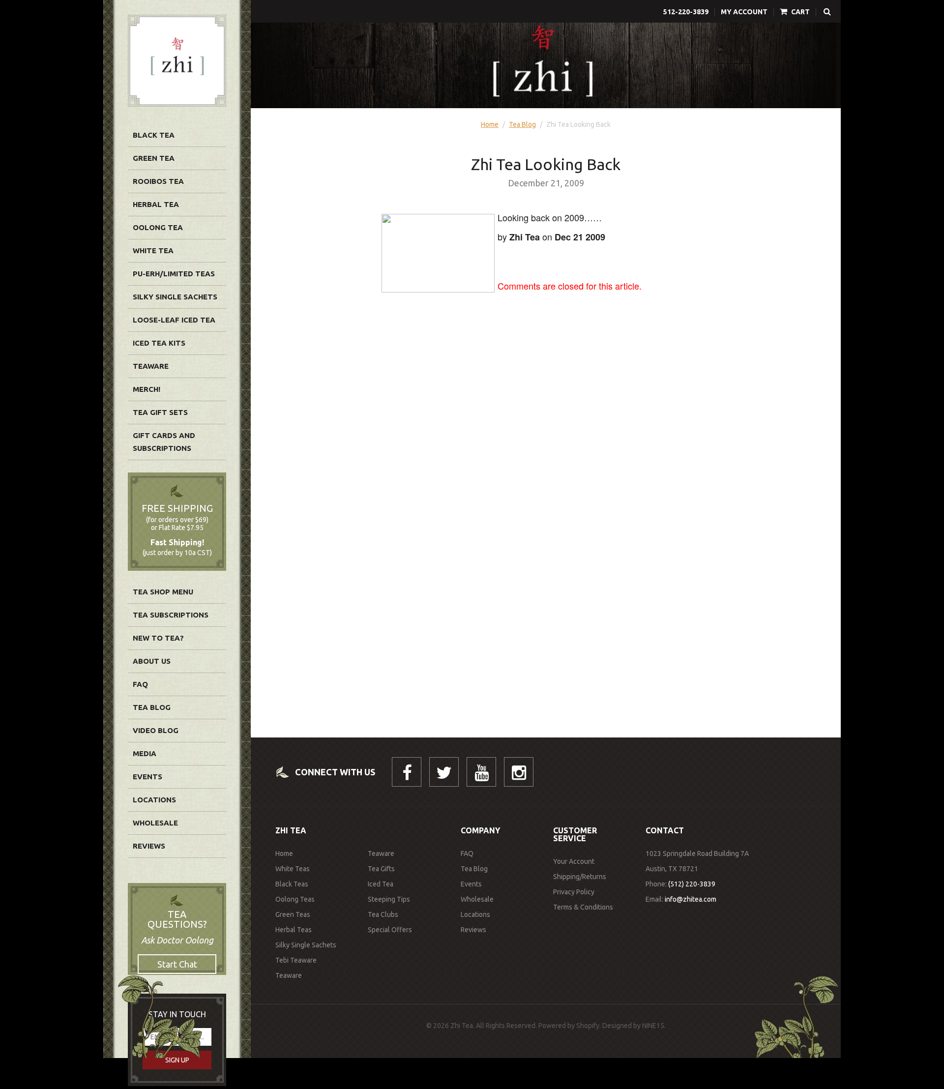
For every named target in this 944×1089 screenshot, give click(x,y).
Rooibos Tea (158, 181)
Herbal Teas (293, 930)
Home (490, 124)
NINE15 (653, 1026)
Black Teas (291, 884)
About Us (152, 661)
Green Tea (154, 158)
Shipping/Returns (579, 877)
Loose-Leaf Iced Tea (174, 320)
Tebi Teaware (296, 960)
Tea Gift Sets (160, 412)
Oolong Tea (158, 227)
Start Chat (177, 964)
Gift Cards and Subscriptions (164, 441)
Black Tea (154, 135)
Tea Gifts (381, 869)
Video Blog (155, 730)
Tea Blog (152, 707)
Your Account (573, 861)
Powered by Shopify (568, 1026)
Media (144, 753)
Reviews (149, 846)
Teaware (151, 366)
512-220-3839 (685, 12)
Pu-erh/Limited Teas (174, 273)
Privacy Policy (573, 892)
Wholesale (155, 823)
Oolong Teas (295, 899)
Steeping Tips (389, 899)
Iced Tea (380, 884)
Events (147, 776)
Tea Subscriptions (170, 615)
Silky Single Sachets (175, 297)
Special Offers (390, 930)
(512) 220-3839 (691, 884)
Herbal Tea (156, 204)
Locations (154, 799)
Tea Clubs (383, 914)
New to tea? (158, 638)
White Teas (292, 869)
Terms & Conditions (583, 907)
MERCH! (146, 389)
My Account (744, 12)
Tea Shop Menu (163, 592)
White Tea (153, 250)
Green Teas (292, 914)
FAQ (140, 684)
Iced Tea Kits (159, 343)
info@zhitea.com (690, 899)
